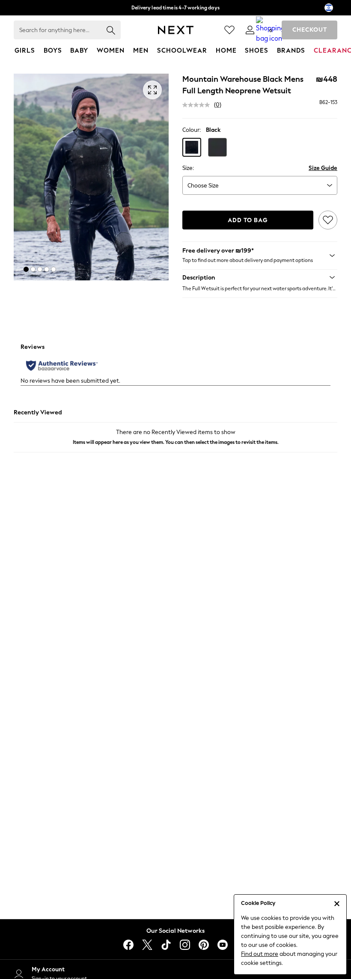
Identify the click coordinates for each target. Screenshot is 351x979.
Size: (188, 168)
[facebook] (128, 944)
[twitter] (147, 944)
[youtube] (222, 944)
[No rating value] (198, 105)
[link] (250, 30)
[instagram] (185, 944)
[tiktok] (166, 944)
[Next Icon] (175, 30)
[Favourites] (229, 30)
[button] (26, 269)
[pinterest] (203, 944)
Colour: (191, 130)
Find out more (259, 954)
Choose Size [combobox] (203, 185)
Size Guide (323, 168)
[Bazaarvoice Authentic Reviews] (62, 365)
